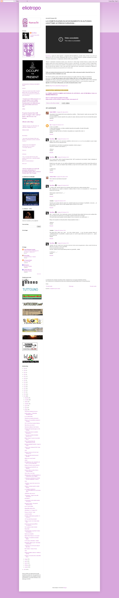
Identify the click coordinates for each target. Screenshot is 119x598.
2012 (25, 394)
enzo (50, 124)
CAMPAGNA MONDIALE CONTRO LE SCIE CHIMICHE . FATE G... (32, 478)
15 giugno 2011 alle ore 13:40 (63, 157)
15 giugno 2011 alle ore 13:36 (63, 138)
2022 (25, 374)
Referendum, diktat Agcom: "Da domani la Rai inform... (32, 543)
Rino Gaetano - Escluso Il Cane (31, 548)
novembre (27, 399)
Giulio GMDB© (53, 112)
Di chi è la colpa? (27, 261)
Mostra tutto (39, 273)
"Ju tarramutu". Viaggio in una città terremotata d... (31, 496)
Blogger (64, 587)
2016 (25, 386)
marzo (26, 563)
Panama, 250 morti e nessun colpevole (32, 465)
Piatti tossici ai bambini (29, 533)
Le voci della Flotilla (28, 416)
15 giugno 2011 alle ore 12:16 (57, 124)
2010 (25, 569)
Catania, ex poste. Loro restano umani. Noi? (32, 521)
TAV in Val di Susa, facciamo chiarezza (32, 423)
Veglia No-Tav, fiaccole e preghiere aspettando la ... (31, 432)
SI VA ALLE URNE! (29, 506)
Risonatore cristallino (28, 266)
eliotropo (31, 8)
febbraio (26, 565)
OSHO (26, 460)
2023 (25, 372)
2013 (25, 392)
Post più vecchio (93, 286)
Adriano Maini (53, 176)
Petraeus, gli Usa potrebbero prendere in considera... (32, 420)
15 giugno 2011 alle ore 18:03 (62, 176)
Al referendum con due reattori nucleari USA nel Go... (32, 501)
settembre (27, 403)
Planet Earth (27, 528)
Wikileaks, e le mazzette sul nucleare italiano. (32, 538)
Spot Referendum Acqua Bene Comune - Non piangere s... (32, 531)
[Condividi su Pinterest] (69, 103)
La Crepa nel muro (28, 260)
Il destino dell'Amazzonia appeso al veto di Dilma (32, 429)
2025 (25, 368)
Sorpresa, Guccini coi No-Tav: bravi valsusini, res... (31, 452)
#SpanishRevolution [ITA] (30, 508)
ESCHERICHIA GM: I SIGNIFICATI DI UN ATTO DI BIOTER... (32, 462)
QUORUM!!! (27, 498)
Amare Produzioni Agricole (29, 249)
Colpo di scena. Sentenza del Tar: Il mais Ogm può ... (32, 448)
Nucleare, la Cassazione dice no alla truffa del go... (33, 556)
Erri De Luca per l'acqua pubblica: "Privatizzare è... (31, 524)
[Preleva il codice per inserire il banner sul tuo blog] (30, 205)
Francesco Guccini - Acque (30, 512)
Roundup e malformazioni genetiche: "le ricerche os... (32, 516)
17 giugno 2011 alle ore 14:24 (59, 200)
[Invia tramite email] (62, 103)
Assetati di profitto (28, 514)
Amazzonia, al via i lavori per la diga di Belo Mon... (32, 546)
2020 (25, 378)
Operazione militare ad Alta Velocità (31, 427)
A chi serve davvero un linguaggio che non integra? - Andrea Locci (31, 251)
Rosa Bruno (52, 139)
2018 (25, 382)
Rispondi (51, 120)
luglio (26, 407)
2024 (25, 370)
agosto (26, 405)
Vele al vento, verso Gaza (29, 473)
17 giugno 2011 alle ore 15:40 (59, 230)
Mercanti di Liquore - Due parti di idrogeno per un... (31, 504)
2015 (25, 388)
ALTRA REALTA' (28, 269)
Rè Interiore (26, 265)
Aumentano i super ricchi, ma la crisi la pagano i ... (32, 483)
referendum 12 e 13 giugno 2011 (31, 510)
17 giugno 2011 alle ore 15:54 (63, 243)
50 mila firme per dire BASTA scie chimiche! (31, 467)
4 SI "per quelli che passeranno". (31, 519)
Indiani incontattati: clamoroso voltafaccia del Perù (32, 553)
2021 (25, 376)
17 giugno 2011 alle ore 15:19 (63, 212)
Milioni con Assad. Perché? (30, 458)
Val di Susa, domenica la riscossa (31, 411)
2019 (25, 380)
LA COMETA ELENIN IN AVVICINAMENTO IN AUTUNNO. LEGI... (33, 490)
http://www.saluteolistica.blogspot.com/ (57, 85)
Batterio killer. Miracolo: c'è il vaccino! (32, 535)
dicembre (27, 397)
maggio (26, 559)
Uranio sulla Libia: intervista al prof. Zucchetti (32, 456)
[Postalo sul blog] (64, 103)
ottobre (26, 401)
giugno (26, 409)
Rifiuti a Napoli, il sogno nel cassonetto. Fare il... (32, 438)
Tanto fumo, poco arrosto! (30, 425)
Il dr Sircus (48, 55)
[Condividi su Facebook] (67, 103)
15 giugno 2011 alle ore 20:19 (63, 185)
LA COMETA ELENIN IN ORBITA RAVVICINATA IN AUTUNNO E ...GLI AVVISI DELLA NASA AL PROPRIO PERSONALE (71, 93)
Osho (26, 450)
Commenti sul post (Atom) (55, 288)
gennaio (26, 567)
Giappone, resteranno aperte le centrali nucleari (32, 486)
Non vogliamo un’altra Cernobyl (31, 527)
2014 (25, 390)
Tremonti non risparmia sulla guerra (31, 418)
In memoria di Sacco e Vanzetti (30, 256)
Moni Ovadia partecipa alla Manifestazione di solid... (30, 441)
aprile (26, 561)
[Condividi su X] (65, 103)
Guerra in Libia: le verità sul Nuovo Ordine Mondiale (31, 470)
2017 (25, 384)
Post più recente (49, 286)
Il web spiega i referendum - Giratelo (32, 540)
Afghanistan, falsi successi (30, 493)
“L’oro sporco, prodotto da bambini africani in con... (31, 435)
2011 (25, 396)
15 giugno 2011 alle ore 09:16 (62, 112)
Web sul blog (26, 255)
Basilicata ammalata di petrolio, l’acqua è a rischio (33, 444)
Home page (71, 286)
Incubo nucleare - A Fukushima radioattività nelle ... (31, 414)
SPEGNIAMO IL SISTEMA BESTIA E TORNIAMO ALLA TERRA (33, 475)
